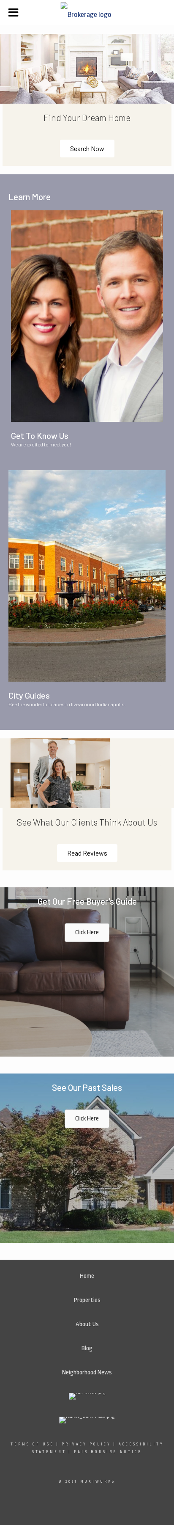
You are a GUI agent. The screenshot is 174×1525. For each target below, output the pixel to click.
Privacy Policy (86, 1444)
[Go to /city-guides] (87, 576)
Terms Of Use (32, 1444)
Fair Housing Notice (108, 1452)
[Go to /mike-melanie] (87, 316)
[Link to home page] (87, 12)
